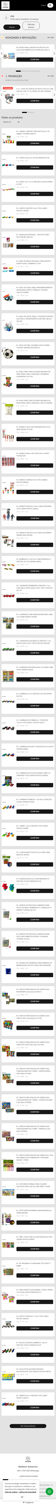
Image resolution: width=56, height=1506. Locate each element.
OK (22, 1497)
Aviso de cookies (11, 1492)
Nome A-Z (11, 122)
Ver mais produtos (28, 1426)
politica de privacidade (29, 1476)
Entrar (43, 5)
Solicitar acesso (31, 25)
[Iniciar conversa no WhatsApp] (49, 1491)
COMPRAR (34, 59)
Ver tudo (50, 37)
